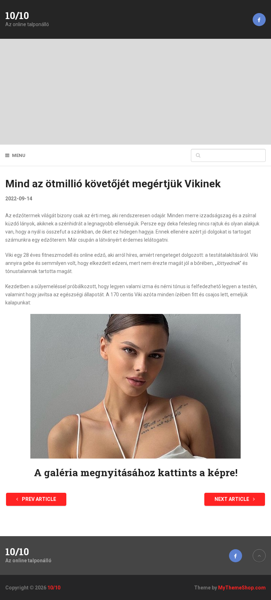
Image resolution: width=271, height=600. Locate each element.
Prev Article (38, 499)
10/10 (17, 15)
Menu (18, 155)
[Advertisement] (135, 91)
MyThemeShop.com (242, 587)
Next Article (232, 499)
